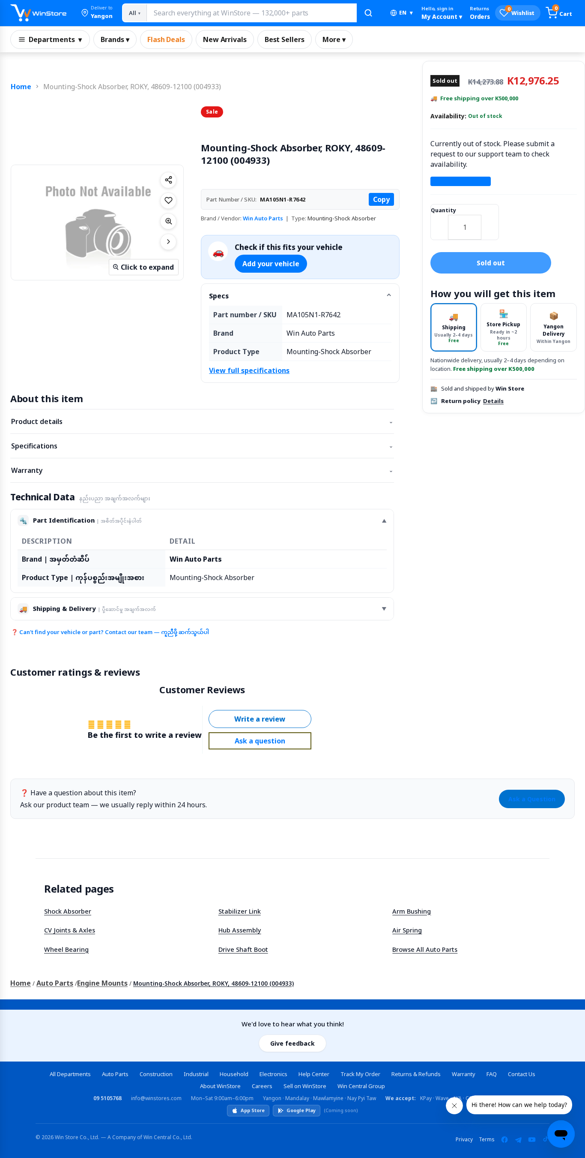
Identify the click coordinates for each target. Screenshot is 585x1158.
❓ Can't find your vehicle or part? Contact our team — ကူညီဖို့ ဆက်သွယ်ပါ (110, 632)
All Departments (70, 1074)
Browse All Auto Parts (424, 949)
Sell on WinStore (305, 1086)
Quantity (443, 210)
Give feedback (292, 1043)
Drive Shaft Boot (243, 949)
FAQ (492, 1074)
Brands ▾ (115, 39)
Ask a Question (531, 799)
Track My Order (360, 1074)
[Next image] (168, 242)
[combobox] (251, 12)
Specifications (202, 446)
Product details (202, 421)
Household (234, 1074)
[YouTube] (532, 1139)
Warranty (202, 470)
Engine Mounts (102, 983)
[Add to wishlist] (168, 200)
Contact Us (521, 1074)
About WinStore (220, 1086)
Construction (156, 1074)
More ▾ (334, 39)
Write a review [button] (259, 719)
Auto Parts (54, 983)
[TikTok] (545, 1139)
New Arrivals (225, 39)
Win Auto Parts (263, 218)
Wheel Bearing (66, 949)
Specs (219, 296)
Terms (487, 1139)
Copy (381, 199)
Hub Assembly (239, 930)
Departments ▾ (55, 39)
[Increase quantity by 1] (489, 222)
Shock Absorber (67, 911)
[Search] (368, 12)
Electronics (273, 1074)
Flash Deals (166, 39)
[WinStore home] (38, 12)
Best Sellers (284, 39)
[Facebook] (504, 1139)
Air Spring (407, 930)
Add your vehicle (270, 263)
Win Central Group (361, 1086)
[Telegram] (518, 1139)
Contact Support (460, 181)
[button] (96, 13)
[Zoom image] (168, 221)
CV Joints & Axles (69, 930)
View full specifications (249, 370)
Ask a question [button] (260, 741)
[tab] (453, 327)
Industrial (196, 1074)
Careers (262, 1086)
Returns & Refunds (416, 1074)
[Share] (168, 180)
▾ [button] (406, 12)
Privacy (464, 1139)
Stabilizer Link (239, 911)
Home (21, 86)
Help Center (313, 1074)
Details (493, 401)
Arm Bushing (411, 911)
